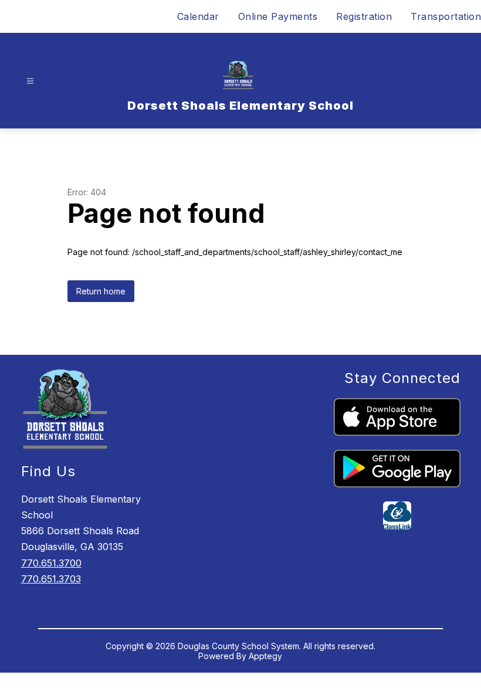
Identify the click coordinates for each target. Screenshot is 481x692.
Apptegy (265, 656)
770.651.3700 (51, 563)
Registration (364, 16)
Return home (101, 291)
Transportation (446, 16)
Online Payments (278, 16)
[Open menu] (30, 81)
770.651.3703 (51, 579)
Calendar (198, 16)
